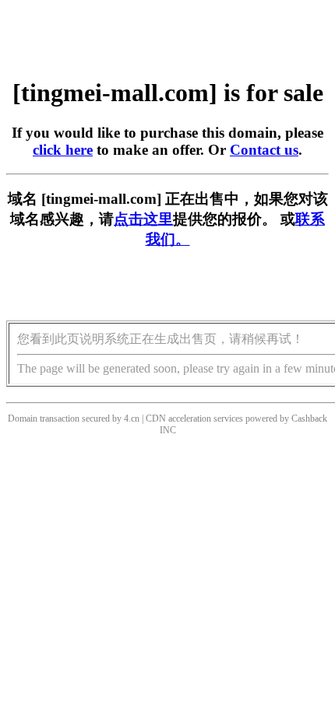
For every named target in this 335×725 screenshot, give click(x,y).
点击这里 (143, 219)
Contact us (264, 150)
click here (63, 150)
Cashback (309, 418)
